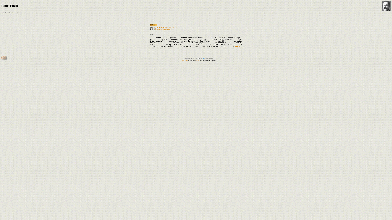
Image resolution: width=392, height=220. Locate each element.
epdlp (237, 47)
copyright (185, 60)
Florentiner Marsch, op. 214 (164, 29)
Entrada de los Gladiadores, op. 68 (166, 27)
